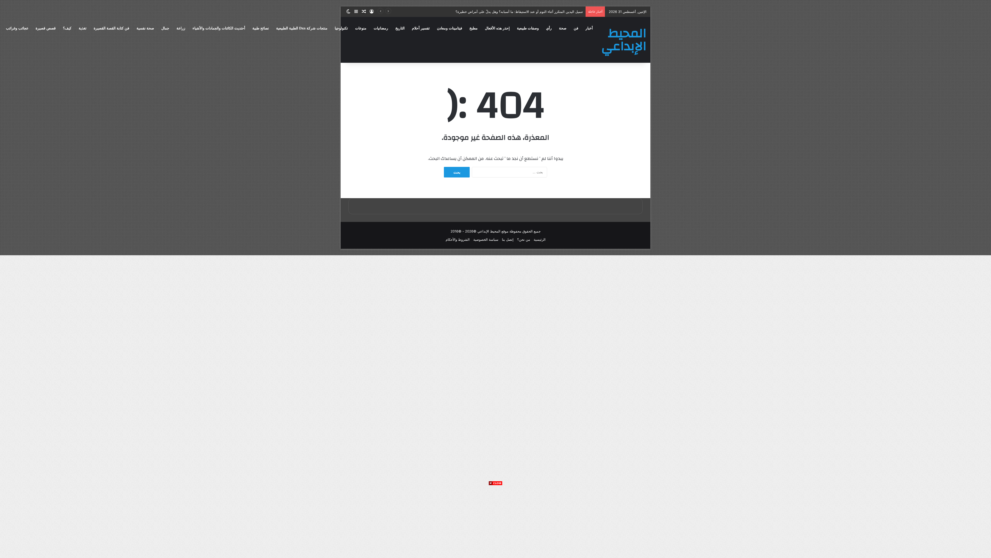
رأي (549, 28)
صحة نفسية (145, 28)
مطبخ (473, 28)
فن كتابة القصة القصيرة (111, 28)
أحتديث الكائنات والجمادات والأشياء (219, 28)
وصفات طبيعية (528, 28)
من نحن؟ (523, 239)
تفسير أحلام (421, 28)
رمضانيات (381, 28)
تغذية (82, 28)
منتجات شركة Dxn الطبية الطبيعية (301, 28)
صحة (562, 28)
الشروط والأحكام (458, 239)
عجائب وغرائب (17, 28)
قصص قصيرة (46, 28)
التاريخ (400, 28)
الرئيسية (540, 239)
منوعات (360, 28)
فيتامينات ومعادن (449, 28)
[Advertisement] (495, 522)
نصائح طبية (260, 28)
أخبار (589, 28)
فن (576, 28)
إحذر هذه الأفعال (497, 28)
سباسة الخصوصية (485, 239)
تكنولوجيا (341, 28)
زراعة (181, 28)
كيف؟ (67, 28)
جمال (165, 28)
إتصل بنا (508, 239)
